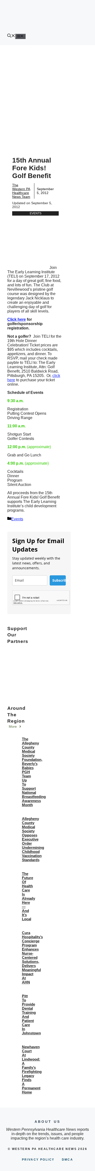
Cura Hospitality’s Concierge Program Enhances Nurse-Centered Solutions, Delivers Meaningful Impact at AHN (32, 957)
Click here (16, 319)
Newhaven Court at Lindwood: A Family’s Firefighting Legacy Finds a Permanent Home (32, 1069)
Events (35, 213)
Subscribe (59, 580)
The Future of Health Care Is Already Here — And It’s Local (28, 896)
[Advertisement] (47, 94)
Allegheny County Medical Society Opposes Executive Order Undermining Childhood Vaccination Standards (33, 839)
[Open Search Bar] (11, 36)
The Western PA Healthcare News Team (21, 191)
